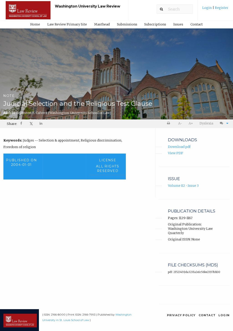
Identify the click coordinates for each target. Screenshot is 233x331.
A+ (191, 123)
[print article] (169, 123)
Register (221, 8)
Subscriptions (155, 24)
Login (207, 8)
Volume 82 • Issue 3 (183, 186)
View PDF (175, 153)
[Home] (28, 12)
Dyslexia (206, 123)
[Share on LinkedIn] (41, 124)
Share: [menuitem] (12, 124)
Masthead (102, 24)
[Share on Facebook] (21, 124)
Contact (196, 24)
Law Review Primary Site (67, 24)
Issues (178, 24)
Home (35, 24)
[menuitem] (215, 9)
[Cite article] (223, 123)
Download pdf (179, 147)
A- (180, 123)
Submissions (127, 24)
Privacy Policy (181, 315)
